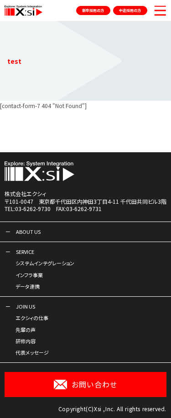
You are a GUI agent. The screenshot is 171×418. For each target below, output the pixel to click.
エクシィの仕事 (32, 317)
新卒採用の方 (93, 10)
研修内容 (26, 341)
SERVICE (25, 251)
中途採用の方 (130, 10)
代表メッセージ (32, 352)
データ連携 (28, 286)
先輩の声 (26, 329)
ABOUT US (28, 231)
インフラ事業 (29, 275)
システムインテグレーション (45, 263)
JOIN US (25, 306)
